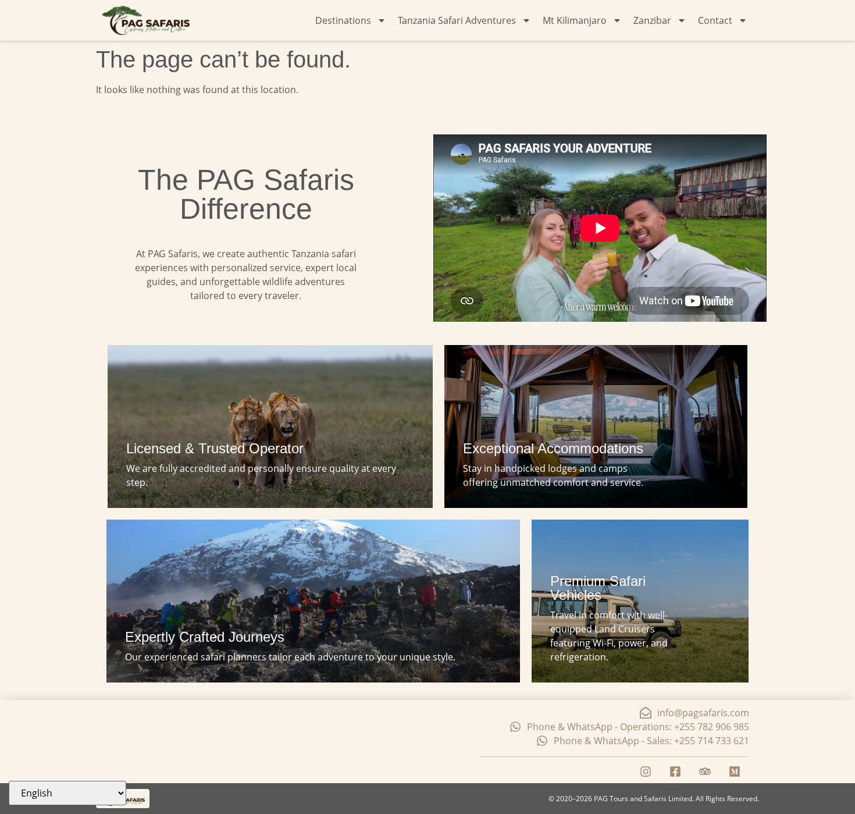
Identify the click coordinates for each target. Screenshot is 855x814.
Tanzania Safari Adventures (457, 20)
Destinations (343, 20)
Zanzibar (652, 20)
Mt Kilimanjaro (575, 20)
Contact (715, 20)
